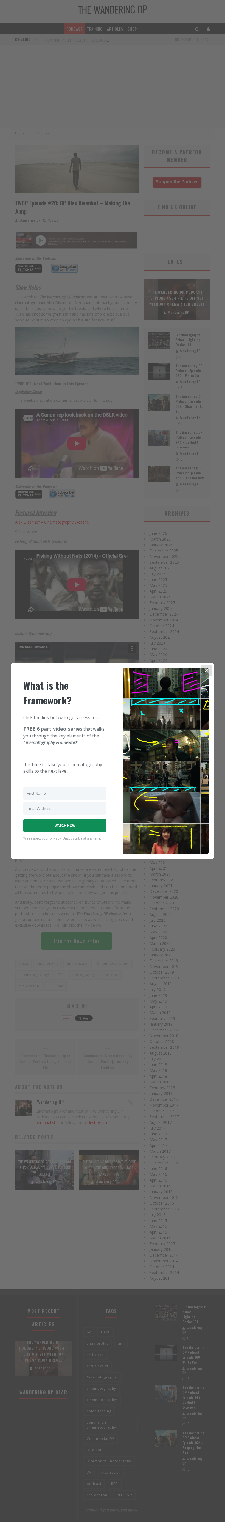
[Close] (206, 670)
